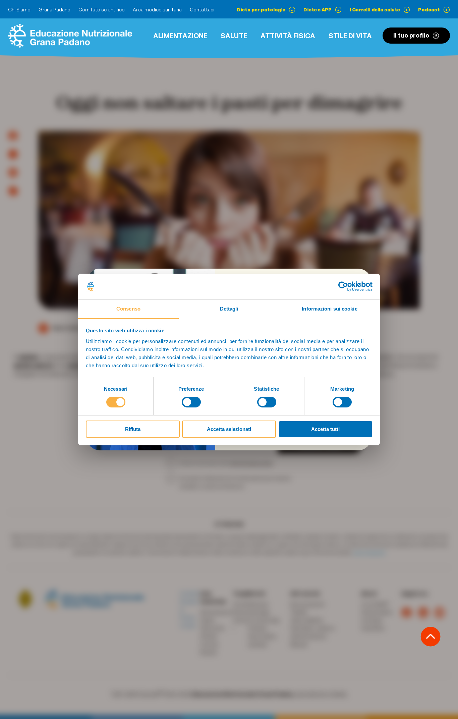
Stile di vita (350, 36)
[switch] (191, 402)
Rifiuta (132, 429)
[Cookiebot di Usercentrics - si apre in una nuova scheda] (343, 286)
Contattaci (202, 9)
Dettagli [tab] (229, 309)
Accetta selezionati (229, 429)
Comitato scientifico (101, 9)
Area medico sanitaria (157, 9)
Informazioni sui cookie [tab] (329, 309)
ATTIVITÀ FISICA (288, 36)
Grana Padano (54, 9)
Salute (234, 36)
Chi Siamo (19, 9)
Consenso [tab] (128, 309)
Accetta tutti (325, 429)
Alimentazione (180, 36)
